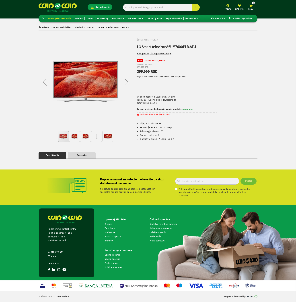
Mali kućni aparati (136, 18)
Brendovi (109, 240)
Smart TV (90, 27)
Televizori (79, 27)
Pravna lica (219, 18)
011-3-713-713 (56, 252)
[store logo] (58, 7)
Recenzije (82, 155)
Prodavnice (110, 232)
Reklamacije (156, 236)
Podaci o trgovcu (113, 236)
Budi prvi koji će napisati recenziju (154, 53)
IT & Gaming (102, 18)
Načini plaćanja (112, 255)
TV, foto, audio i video (62, 27)
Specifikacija (52, 155)
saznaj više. (187, 109)
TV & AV (89, 18)
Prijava (228, 9)
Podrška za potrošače (242, 18)
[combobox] (161, 7)
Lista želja (239, 9)
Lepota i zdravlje (174, 18)
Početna (45, 27)
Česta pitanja (111, 263)
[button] (45, 82)
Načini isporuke (112, 259)
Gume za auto (191, 18)
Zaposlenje (110, 228)
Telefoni (79, 18)
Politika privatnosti (114, 267)
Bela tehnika (118, 18)
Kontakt (54, 256)
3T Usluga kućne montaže (59, 18)
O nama (108, 224)
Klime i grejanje (155, 18)
